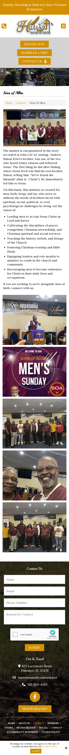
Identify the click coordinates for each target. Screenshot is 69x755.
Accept (36, 751)
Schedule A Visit (34, 53)
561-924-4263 (37, 684)
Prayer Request (34, 709)
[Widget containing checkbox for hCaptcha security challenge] (34, 634)
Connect (21, 102)
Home (9, 102)
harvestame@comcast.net (37, 677)
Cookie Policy (49, 746)
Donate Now (34, 44)
